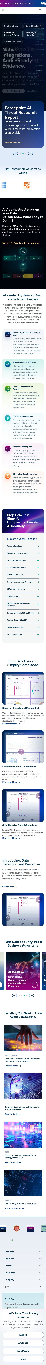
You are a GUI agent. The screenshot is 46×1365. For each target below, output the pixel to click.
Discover (9, 1266)
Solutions (9, 1259)
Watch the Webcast (13, 1208)
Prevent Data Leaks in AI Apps (11, 33)
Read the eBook (11, 1162)
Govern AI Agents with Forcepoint (20, 243)
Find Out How (8, 886)
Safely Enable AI (11, 26)
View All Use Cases (12, 41)
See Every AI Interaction (30, 33)
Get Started (12, 96)
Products (9, 1252)
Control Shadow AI (33, 26)
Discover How (9, 723)
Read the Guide (11, 1114)
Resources (10, 1273)
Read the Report (11, 126)
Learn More (32, 96)
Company (9, 1280)
